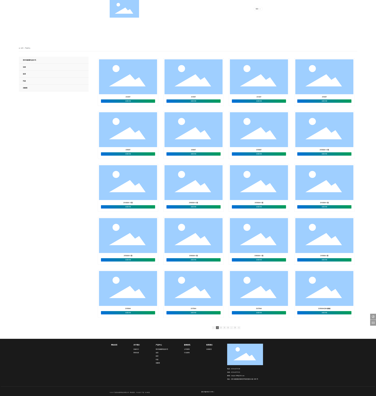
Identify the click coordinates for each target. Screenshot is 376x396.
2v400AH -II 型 (128, 202)
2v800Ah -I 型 (258, 255)
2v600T (128, 150)
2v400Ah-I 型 (324, 202)
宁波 (143, 392)
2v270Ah (259, 308)
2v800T (193, 150)
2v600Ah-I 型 (193, 255)
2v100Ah (128, 308)
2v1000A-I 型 (324, 255)
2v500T (324, 97)
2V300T (193, 97)
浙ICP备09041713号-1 (207, 392)
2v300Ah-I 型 (259, 202)
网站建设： (133, 392)
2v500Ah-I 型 (128, 255)
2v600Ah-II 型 (193, 202)
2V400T (259, 97)
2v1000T (259, 150)
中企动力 (138, 392)
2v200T (128, 97)
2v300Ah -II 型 (324, 150)
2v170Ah (193, 308)
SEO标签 (147, 392)
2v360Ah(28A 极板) (324, 308)
